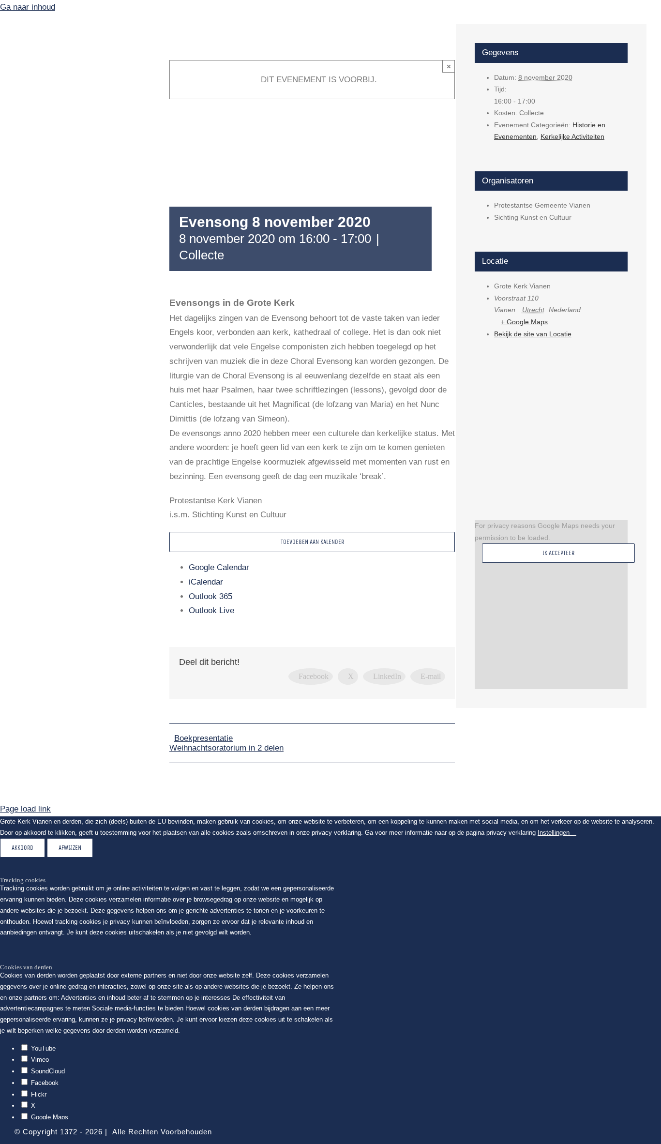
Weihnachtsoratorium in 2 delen (226, 748)
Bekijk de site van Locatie (532, 334)
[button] (77, 293)
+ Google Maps (524, 322)
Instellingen (554, 832)
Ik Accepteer (558, 553)
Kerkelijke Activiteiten (572, 136)
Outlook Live (211, 610)
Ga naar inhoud (27, 7)
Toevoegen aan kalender (312, 541)
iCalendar (206, 582)
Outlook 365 (210, 596)
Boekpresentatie (203, 738)
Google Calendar (219, 567)
